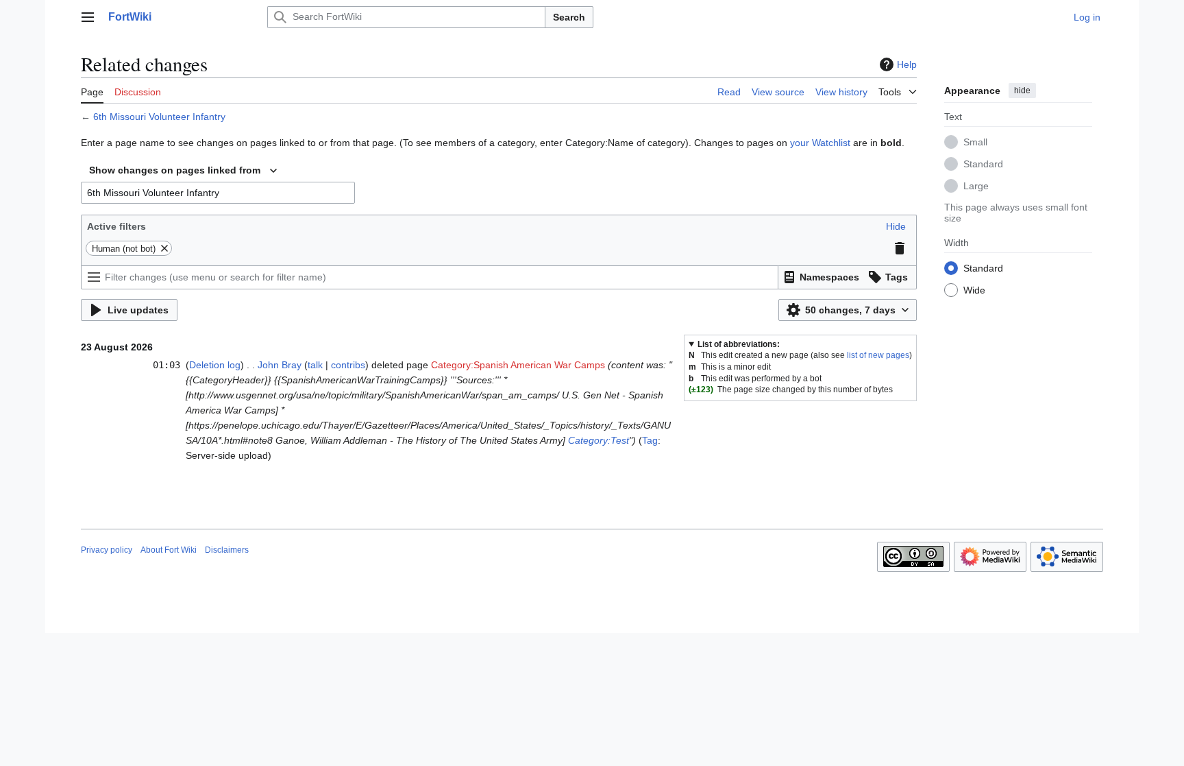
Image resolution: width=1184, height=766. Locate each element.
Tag (650, 440)
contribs (348, 364)
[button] (88, 17)
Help (907, 64)
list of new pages (878, 355)
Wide (974, 290)
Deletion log (215, 364)
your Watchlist (820, 142)
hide (1022, 90)
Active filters (116, 226)
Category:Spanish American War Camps (518, 364)
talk (315, 364)
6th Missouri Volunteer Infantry (159, 116)
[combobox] (183, 171)
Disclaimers (227, 550)
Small (975, 141)
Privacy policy (106, 550)
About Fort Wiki (168, 550)
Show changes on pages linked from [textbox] (174, 170)
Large (976, 185)
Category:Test (598, 440)
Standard (983, 163)
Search (569, 17)
